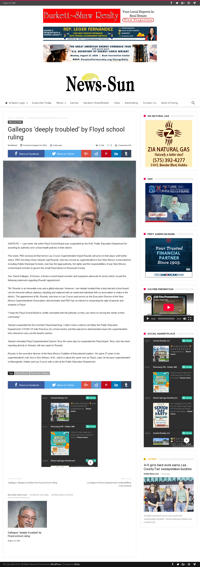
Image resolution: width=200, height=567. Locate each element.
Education (20, 118)
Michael (13, 145)
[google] (86, 153)
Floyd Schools (22, 373)
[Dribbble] (188, 3)
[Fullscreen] (189, 318)
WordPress (56, 564)
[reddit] (96, 153)
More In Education (62, 495)
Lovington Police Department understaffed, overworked (109, 482)
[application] (169, 307)
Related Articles (17, 495)
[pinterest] (106, 153)
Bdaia (77, 564)
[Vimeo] (194, 3)
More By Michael (39, 495)
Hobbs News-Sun (151, 474)
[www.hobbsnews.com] (100, 70)
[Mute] (184, 318)
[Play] (147, 318)
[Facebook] (171, 3)
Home (10, 118)
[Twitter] (177, 3)
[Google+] (182, 3)
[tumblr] (126, 153)
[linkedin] (116, 153)
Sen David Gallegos (40, 373)
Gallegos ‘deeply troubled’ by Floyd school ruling (32, 480)
